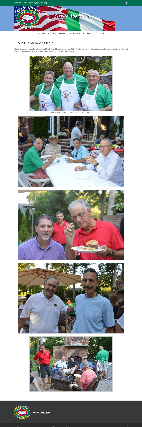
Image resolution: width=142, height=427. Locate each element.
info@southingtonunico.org (35, 3)
